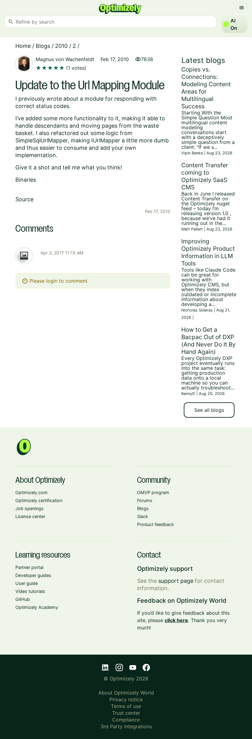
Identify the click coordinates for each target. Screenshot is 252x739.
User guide (26, 583)
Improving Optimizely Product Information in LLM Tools (208, 252)
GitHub (22, 599)
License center (30, 516)
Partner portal (29, 567)
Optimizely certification (38, 500)
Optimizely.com (31, 492)
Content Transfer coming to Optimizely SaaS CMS (204, 176)
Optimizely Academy (36, 607)
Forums (144, 500)
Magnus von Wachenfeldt (65, 59)
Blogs (43, 46)
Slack (142, 516)
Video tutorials (30, 591)
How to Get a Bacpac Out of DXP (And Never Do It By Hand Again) (208, 340)
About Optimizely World (126, 693)
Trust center (126, 713)
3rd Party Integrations (126, 726)
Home (23, 46)
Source (24, 199)
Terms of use (126, 706)
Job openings (29, 508)
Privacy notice (126, 699)
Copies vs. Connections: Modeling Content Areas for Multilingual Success (206, 88)
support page (175, 581)
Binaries (25, 179)
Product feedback (155, 524)
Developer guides (33, 575)
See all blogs (209, 410)
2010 (61, 46)
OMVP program (153, 492)
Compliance (126, 720)
